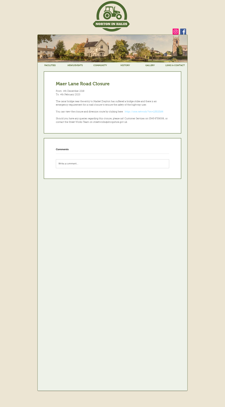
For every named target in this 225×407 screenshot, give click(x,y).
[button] (50, 65)
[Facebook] (183, 32)
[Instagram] (176, 32)
